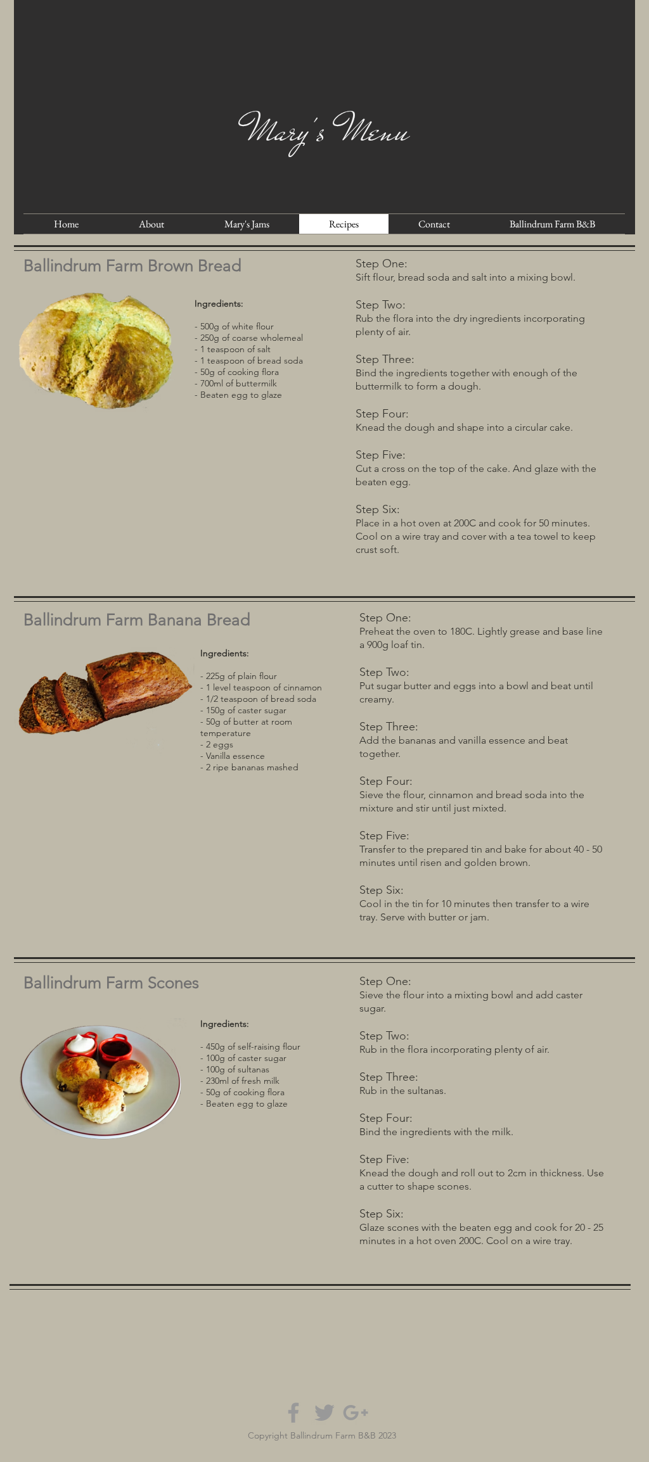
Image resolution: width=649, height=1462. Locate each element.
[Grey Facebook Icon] (293, 1412)
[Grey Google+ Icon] (355, 1412)
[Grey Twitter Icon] (324, 1412)
